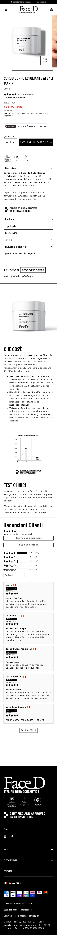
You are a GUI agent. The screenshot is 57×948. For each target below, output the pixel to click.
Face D (16, 922)
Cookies (31, 903)
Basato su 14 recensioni (17, 534)
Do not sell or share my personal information (21, 915)
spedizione (20, 113)
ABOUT (6, 849)
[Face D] (28, 9)
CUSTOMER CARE (10, 860)
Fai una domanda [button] (28, 545)
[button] (6, 10)
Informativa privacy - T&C (14, 903)
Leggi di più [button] (13, 640)
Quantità (9, 137)
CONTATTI (8, 871)
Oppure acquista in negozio (20, 253)
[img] (28, 593)
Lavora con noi (26, 909)
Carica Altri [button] (28, 730)
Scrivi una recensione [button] (28, 538)
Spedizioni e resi (10, 909)
